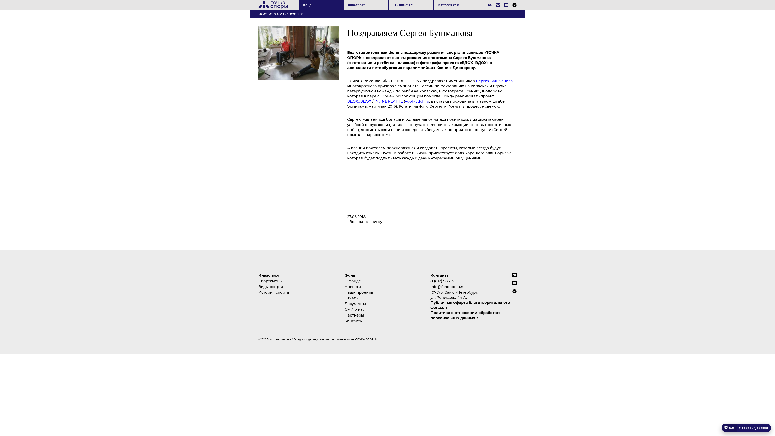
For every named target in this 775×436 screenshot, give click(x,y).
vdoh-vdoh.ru (417, 101)
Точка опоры (273, 5)
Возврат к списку (365, 221)
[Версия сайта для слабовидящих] (490, 5)
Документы (355, 303)
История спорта (273, 292)
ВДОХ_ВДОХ (359, 101)
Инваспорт (356, 5)
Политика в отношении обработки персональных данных (465, 315)
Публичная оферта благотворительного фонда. (470, 305)
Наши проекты (359, 292)
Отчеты (352, 298)
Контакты (354, 320)
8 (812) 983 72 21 (445, 280)
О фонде (353, 280)
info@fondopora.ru (447, 286)
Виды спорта (270, 286)
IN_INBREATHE (388, 101)
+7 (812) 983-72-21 (448, 5)
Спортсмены (270, 280)
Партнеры (354, 315)
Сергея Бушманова (494, 80)
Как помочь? (403, 5)
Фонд (307, 5)
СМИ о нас (355, 309)
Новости (353, 286)
